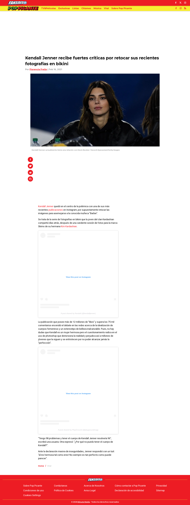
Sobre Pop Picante (32, 485)
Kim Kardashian (69, 226)
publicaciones (55, 209)
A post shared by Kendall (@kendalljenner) (78, 313)
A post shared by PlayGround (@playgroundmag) (78, 430)
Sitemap (160, 490)
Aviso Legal (90, 490)
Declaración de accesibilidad (129, 490)
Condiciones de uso (33, 490)
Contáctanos (60, 485)
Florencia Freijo (38, 69)
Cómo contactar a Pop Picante (130, 485)
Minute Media (84, 502)
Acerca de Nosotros (94, 485)
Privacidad (161, 485)
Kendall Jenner (45, 206)
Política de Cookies (64, 490)
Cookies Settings (32, 495)
